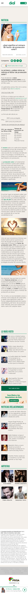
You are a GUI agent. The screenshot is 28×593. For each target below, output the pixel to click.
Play (25, 590)
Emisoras (17, 569)
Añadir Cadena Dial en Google (15, 65)
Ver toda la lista (14, 388)
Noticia (4, 20)
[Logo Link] (12, 3)
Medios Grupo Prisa (14, 583)
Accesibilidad (6, 570)
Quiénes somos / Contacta (7, 569)
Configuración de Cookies (17, 572)
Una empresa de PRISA (14, 579)
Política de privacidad (16, 570)
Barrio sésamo (15, 89)
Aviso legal (24, 569)
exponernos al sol (21, 98)
